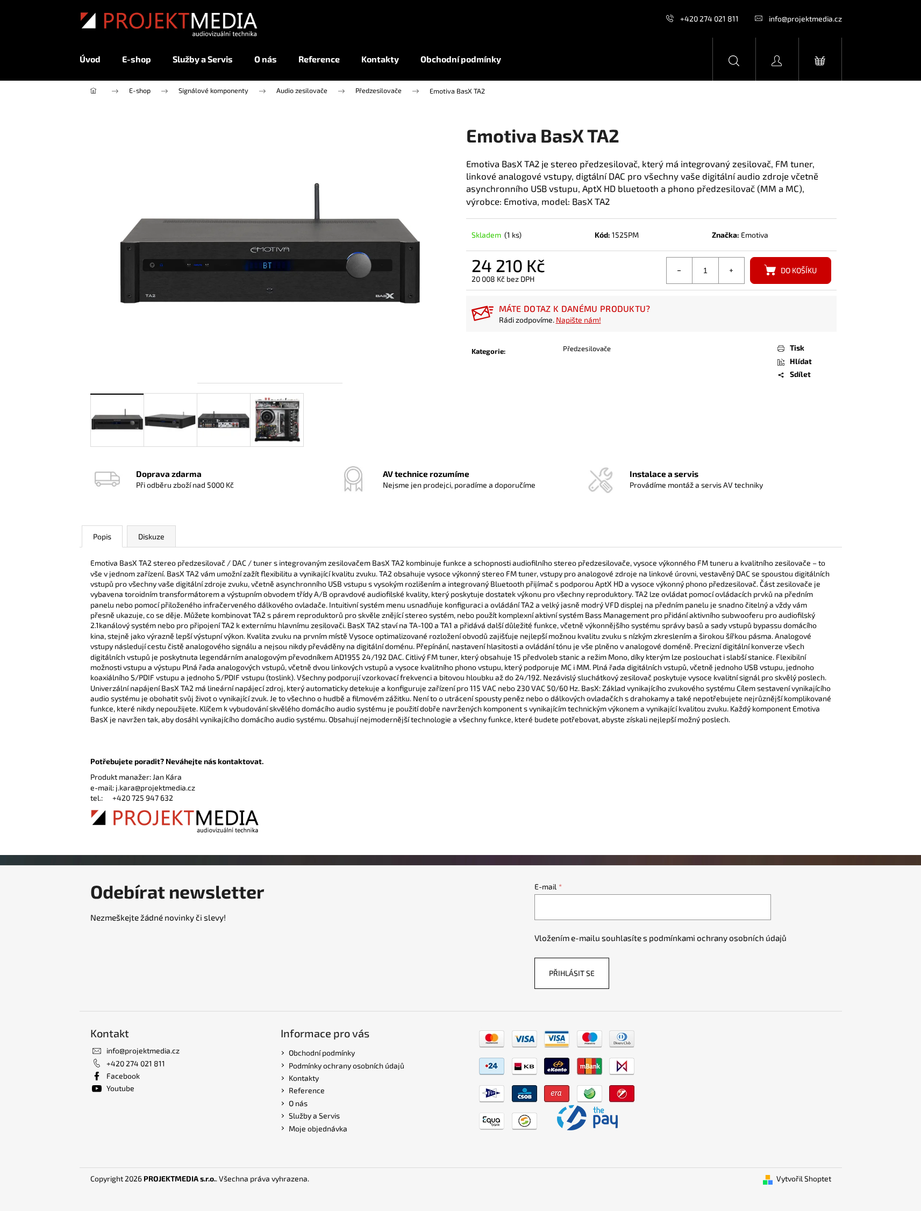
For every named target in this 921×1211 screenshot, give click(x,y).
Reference (307, 1090)
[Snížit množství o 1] (679, 270)
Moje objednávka (318, 1128)
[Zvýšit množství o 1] (731, 270)
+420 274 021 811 (709, 18)
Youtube (120, 1088)
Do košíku (799, 270)
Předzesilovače (587, 348)
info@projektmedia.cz (805, 18)
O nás (298, 1103)
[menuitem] (95, 59)
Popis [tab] (102, 536)
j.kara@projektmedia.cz (155, 787)
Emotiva (754, 234)
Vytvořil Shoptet (803, 1178)
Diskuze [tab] (151, 536)
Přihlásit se (572, 973)
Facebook (123, 1075)
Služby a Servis (314, 1115)
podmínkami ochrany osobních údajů (718, 938)
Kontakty (304, 1077)
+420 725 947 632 (142, 797)
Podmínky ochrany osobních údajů (346, 1065)
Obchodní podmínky (322, 1052)
